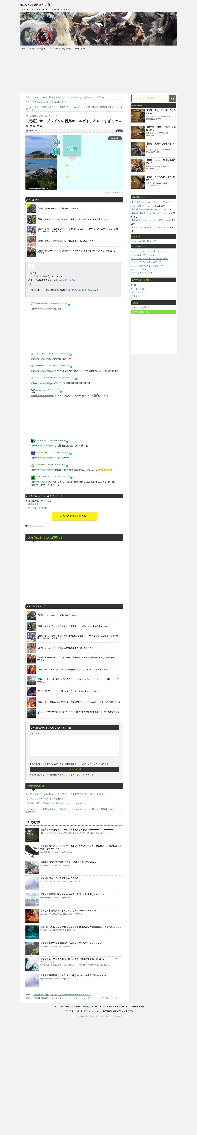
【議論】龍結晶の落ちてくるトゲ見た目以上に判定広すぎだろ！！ (72, 894)
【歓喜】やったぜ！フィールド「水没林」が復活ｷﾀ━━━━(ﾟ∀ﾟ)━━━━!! (77, 829)
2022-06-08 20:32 (61, 303)
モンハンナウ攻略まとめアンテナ (147, 266)
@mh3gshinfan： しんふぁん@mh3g (46, 365)
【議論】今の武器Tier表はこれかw (145, 209)
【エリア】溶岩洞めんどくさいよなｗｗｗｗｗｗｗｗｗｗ (68, 910)
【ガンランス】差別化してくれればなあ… (149, 227)
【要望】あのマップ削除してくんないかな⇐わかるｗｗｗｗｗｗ (71, 943)
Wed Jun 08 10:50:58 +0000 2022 (82, 290)
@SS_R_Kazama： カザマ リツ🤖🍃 (46, 476)
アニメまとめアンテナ (142, 273)
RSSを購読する (141, 312)
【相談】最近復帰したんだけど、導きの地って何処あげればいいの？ (73, 975)
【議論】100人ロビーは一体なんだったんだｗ (150, 213)
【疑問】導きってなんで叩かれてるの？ (59, 878)
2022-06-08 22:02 (59, 440)
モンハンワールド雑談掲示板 (59, 49)
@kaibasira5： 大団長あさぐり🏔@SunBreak (49, 377)
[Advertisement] (98, 71)
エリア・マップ (36, 526)
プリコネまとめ (138, 292)
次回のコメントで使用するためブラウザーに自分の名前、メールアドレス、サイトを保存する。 (70, 764)
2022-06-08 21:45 (68, 377)
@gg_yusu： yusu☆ (41, 390)
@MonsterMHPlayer (42, 308)
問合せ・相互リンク (81, 49)
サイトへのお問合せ (140, 307)
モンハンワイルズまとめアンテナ (147, 262)
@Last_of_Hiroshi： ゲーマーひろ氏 (46, 353)
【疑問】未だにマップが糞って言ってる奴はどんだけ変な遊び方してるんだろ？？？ (81, 927)
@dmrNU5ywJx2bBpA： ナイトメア (46, 452)
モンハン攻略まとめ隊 (35, 4)
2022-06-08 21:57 (53, 390)
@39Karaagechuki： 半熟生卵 (44, 440)
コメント (35, 733)
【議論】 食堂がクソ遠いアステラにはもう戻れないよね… (68, 862)
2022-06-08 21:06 (63, 353)
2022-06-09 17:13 (59, 464)
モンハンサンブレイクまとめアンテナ (149, 258)
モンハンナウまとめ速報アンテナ (147, 251)
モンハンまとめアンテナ (143, 255)
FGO (133, 285)
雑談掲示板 (33, 504)
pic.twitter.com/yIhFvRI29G (63, 280)
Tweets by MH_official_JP (143, 241)
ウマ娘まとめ (137, 289)
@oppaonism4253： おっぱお (44, 464)
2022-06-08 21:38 (63, 365)
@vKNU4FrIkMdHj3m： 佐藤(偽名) (45, 303)
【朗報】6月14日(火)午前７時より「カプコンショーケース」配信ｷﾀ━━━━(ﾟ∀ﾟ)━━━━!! (75, 998)
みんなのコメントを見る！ (74, 516)
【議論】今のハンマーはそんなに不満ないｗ (150, 220)
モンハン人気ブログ (140, 269)
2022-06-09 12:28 (62, 452)
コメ (119, 131)
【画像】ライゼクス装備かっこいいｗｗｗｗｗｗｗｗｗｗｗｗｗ (62, 994)
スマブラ (135, 296)
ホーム (24, 49)
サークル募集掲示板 (37, 49)
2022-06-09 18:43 (63, 476)
